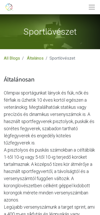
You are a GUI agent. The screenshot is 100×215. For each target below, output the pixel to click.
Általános (35, 58)
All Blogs (12, 58)
